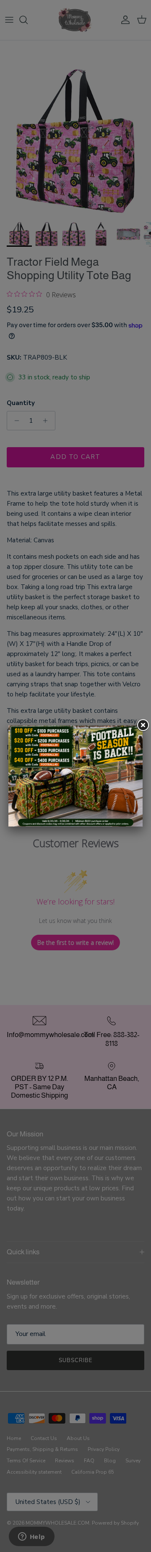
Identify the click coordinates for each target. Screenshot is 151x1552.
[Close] (142, 725)
